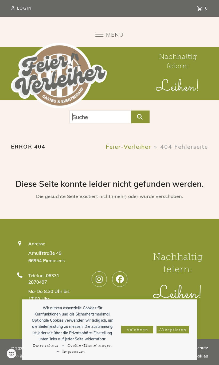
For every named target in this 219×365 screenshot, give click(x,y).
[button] (109, 34)
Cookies (200, 356)
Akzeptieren (172, 330)
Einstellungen (11, 353)
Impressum (73, 351)
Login (24, 8)
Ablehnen (137, 330)
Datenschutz (45, 345)
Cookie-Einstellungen (90, 345)
